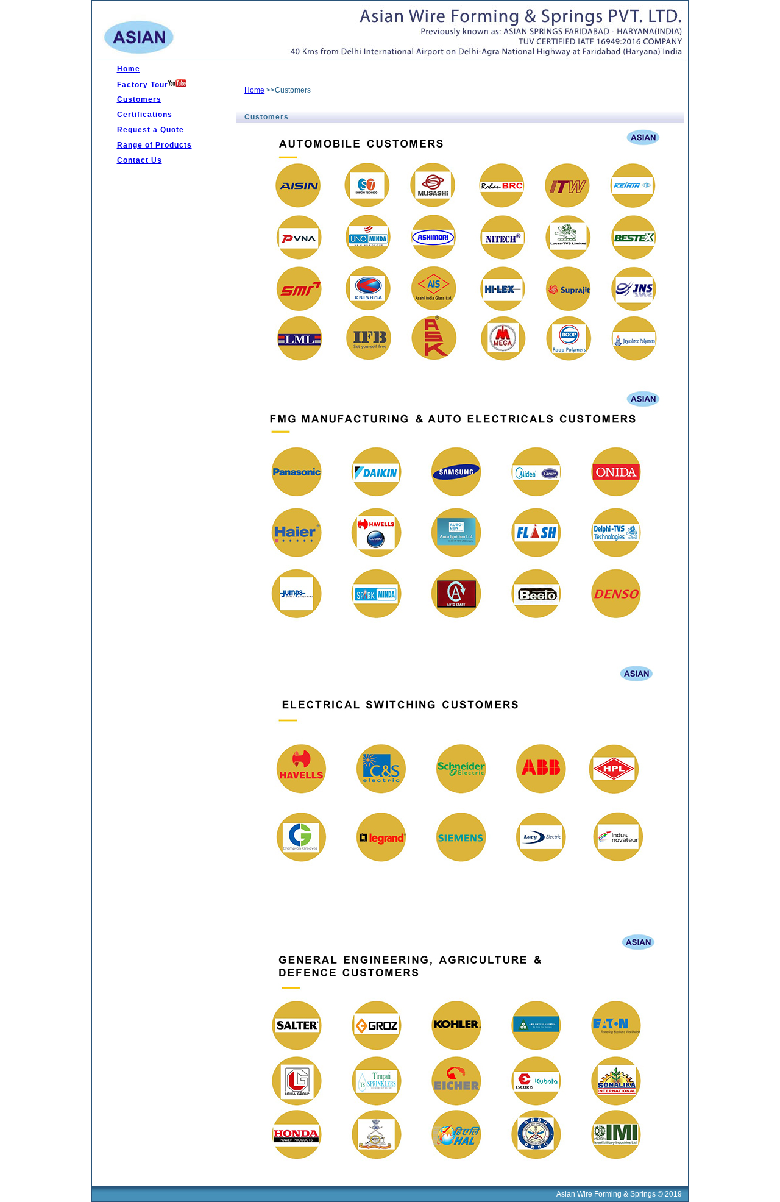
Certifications (144, 114)
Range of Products (154, 145)
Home (128, 69)
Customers (139, 99)
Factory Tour (142, 84)
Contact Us (139, 160)
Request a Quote (150, 130)
